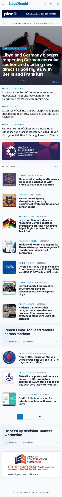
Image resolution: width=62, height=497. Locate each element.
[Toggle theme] (58, 4)
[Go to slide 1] (54, 82)
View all (56, 166)
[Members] (45, 4)
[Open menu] (3, 4)
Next (41, 416)
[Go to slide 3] (59, 82)
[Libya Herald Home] (18, 4)
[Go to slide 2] (56, 82)
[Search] (51, 4)
